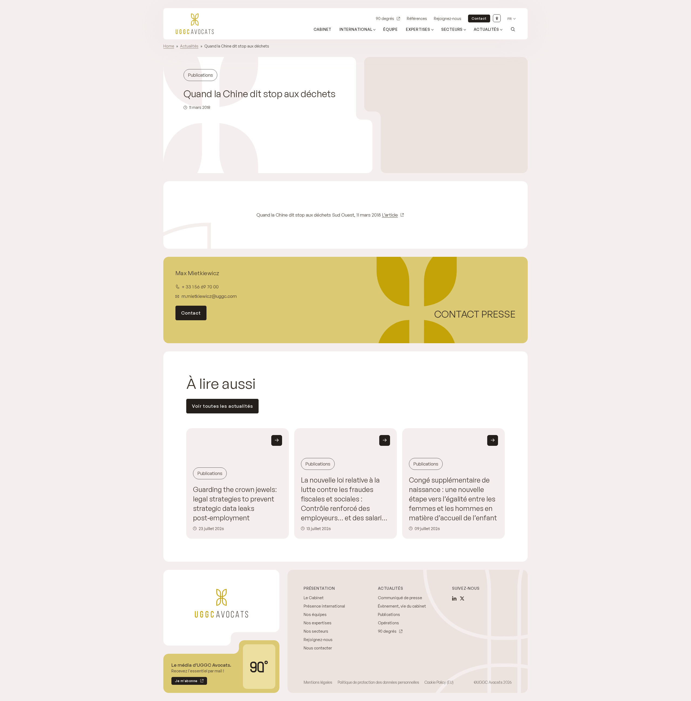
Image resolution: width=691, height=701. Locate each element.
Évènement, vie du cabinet (402, 606)
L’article (390, 215)
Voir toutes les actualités (222, 406)
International (356, 29)
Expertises (418, 29)
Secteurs (452, 29)
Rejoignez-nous (447, 18)
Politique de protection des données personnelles (378, 682)
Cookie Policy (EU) (439, 682)
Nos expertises (317, 622)
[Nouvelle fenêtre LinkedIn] (454, 598)
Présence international (324, 606)
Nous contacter (318, 648)
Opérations (388, 622)
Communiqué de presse (400, 597)
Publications (389, 614)
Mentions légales (318, 682)
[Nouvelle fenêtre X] (462, 598)
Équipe (390, 29)
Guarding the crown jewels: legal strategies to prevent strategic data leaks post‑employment (235, 503)
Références (417, 18)
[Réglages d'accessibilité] (497, 18)
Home (168, 46)
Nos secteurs (316, 631)
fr (509, 19)
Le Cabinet (314, 597)
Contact (479, 18)
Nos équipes (315, 614)
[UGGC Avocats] (194, 24)
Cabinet (323, 29)
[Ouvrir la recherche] (513, 29)
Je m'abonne (184, 682)
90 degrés (385, 18)
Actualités (486, 29)
